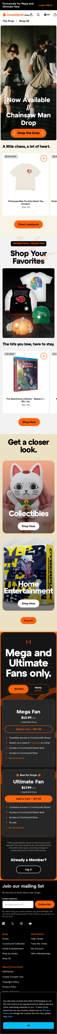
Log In (28, 869)
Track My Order (39, 943)
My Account (37, 948)
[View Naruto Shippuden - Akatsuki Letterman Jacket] (26, 308)
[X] (12, 923)
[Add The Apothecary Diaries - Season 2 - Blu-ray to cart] (44, 356)
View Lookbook (28, 224)
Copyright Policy (10, 981)
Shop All (24, 21)
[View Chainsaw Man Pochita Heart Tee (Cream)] (26, 176)
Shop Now (29, 422)
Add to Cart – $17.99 (28, 798)
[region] (30, 184)
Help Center (37, 938)
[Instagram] (21, 923)
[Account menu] (31, 14)
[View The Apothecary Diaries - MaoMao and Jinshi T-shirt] (39, 289)
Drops (5, 938)
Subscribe (45, 904)
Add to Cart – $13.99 (28, 729)
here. (10, 1016)
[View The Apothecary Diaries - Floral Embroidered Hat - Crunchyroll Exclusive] (39, 317)
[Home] (16, 14)
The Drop (8, 21)
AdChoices (7, 971)
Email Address (9, 898)
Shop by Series (10, 953)
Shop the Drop (28, 133)
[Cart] (55, 14)
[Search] (38, 14)
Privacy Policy (9, 986)
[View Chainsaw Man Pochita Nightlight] (16, 324)
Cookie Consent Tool (12, 976)
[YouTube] (30, 923)
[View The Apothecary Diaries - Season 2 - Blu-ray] (26, 374)
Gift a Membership (40, 953)
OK (28, 1025)
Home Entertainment (12, 948)
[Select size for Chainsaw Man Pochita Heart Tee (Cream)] (44, 158)
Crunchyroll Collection (13, 943)
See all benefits (16, 758)
